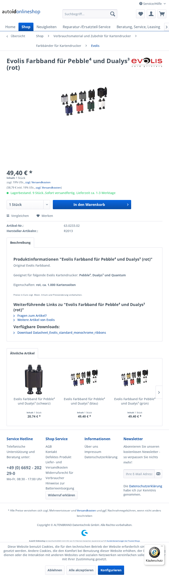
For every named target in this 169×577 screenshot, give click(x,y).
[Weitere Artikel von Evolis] (146, 65)
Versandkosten (86, 510)
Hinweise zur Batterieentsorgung (60, 486)
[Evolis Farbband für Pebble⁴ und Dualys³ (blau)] (85, 379)
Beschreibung (20, 242)
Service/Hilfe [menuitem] (152, 4)
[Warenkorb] (162, 13)
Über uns (91, 446)
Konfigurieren (111, 570)
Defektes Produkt (58, 457)
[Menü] (162, 547)
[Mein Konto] (151, 13)
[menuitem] (90, 13)
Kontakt (51, 452)
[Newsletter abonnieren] (158, 473)
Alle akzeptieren (81, 570)
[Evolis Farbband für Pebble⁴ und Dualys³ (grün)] (135, 379)
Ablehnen (55, 570)
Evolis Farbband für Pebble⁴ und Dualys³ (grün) (134, 401)
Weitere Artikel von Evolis (36, 320)
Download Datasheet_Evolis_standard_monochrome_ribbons (61, 332)
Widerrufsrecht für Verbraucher (59, 475)
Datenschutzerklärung (101, 457)
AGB (49, 446)
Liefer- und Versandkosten (57, 464)
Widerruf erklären (61, 495)
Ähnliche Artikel (22, 353)
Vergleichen (19, 216)
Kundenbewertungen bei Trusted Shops (123, 541)
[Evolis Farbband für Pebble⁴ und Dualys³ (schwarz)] (34, 379)
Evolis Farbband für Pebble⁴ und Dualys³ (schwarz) (34, 401)
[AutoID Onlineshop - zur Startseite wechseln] (21, 14)
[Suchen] (112, 13)
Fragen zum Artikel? (32, 315)
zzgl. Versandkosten (38, 182)
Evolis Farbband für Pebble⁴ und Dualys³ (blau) (84, 401)
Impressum (92, 452)
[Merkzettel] (140, 13)
